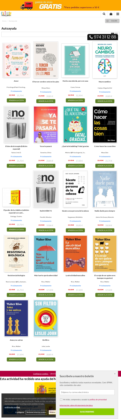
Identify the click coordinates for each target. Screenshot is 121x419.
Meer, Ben (104, 152)
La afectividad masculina (75, 275)
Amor (16, 81)
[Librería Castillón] (6, 14)
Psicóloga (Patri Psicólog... (16, 87)
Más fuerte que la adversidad (45, 275)
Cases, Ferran (75, 87)
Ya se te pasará (46, 146)
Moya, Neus (46, 88)
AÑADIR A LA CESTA (16, 100)
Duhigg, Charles (16, 216)
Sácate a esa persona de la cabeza (75, 211)
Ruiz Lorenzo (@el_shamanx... (16, 282)
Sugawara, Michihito (75, 217)
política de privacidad (98, 400)
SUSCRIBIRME (87, 412)
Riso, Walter (45, 282)
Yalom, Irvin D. (16, 152)
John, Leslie (46, 346)
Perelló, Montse (45, 217)
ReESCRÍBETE (46, 211)
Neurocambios (105, 82)
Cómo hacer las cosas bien (105, 146)
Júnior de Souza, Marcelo (105, 217)
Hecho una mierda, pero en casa (75, 81)
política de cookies (12, 407)
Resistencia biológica (16, 275)
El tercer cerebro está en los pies (45, 82)
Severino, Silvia (45, 152)
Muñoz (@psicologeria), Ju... (75, 152)
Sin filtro (45, 340)
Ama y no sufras (16, 340)
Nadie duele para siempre (105, 211)
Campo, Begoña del (105, 88)
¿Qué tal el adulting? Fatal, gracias (75, 146)
